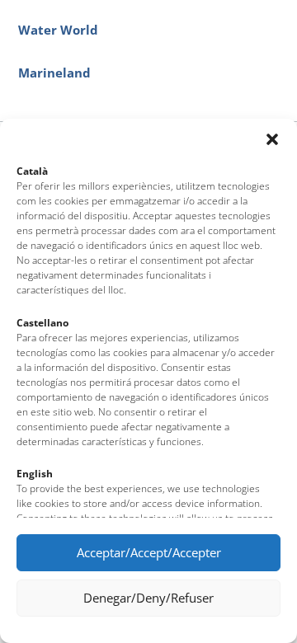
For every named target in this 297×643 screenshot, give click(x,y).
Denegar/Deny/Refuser (148, 597)
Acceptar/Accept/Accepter (149, 552)
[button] (272, 139)
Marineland (54, 73)
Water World (58, 30)
